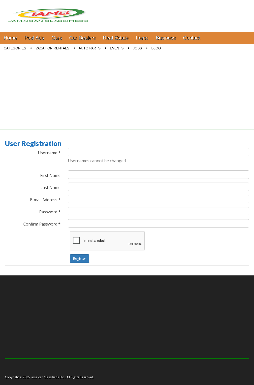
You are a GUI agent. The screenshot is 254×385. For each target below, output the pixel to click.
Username (49, 152)
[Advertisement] (127, 94)
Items (142, 37)
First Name (50, 175)
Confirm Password (42, 224)
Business (166, 37)
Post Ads (34, 37)
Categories (15, 48)
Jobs (137, 48)
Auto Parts (89, 48)
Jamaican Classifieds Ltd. (48, 377)
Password (50, 212)
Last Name (50, 187)
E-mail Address (45, 199)
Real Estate (115, 37)
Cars (56, 37)
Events (117, 48)
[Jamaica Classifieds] (48, 12)
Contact (191, 37)
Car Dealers (82, 37)
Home (10, 37)
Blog (156, 48)
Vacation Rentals (52, 48)
